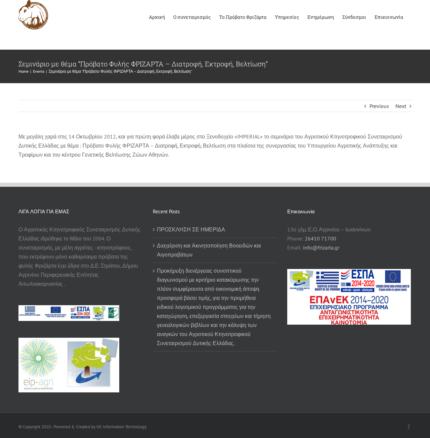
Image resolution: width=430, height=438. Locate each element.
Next (400, 106)
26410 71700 (320, 238)
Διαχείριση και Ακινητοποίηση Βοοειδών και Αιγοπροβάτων (209, 250)
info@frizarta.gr (321, 247)
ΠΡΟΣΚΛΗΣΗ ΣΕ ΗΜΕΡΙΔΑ (191, 229)
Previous (379, 106)
